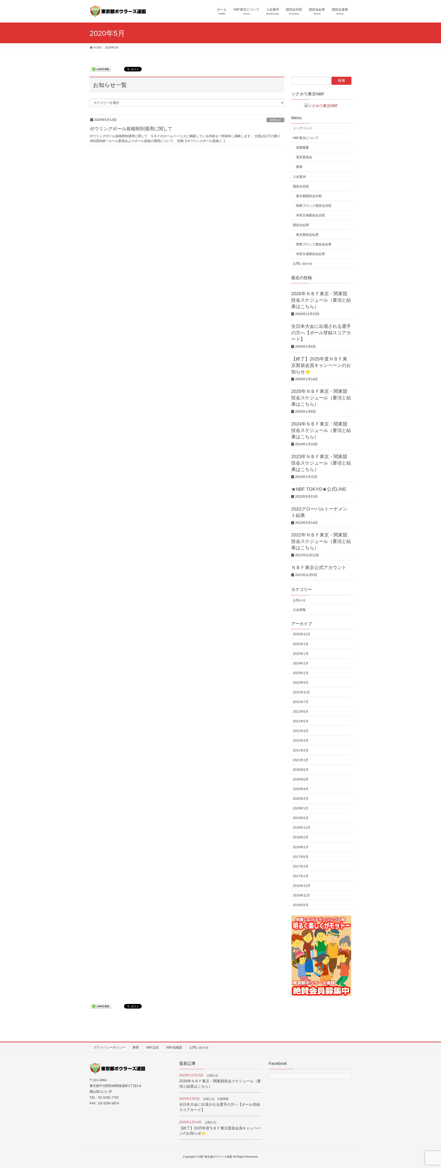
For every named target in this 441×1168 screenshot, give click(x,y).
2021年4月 (300, 731)
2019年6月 (300, 818)
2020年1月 (300, 808)
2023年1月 (300, 673)
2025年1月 (300, 653)
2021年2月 (300, 750)
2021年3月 (300, 740)
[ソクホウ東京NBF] (321, 106)
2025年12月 (301, 634)
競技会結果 (301, 225)
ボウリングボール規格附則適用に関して (131, 128)
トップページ (302, 128)
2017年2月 (300, 866)
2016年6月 (300, 905)
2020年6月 (300, 769)
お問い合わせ (302, 263)
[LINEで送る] (101, 69)
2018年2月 (300, 837)
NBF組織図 (174, 1047)
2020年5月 (300, 779)
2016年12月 (301, 885)
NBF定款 (152, 1047)
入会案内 (299, 177)
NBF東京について (306, 138)
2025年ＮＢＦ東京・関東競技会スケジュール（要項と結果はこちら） (321, 398)
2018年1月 (300, 847)
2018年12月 (301, 827)
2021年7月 (300, 702)
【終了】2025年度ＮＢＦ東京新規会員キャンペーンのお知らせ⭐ (321, 365)
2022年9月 (300, 682)
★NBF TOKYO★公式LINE (318, 489)
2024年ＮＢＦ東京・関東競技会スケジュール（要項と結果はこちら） (321, 430)
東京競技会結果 (307, 234)
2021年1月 (300, 760)
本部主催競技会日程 (310, 215)
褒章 (299, 167)
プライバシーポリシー (109, 1047)
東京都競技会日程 (309, 196)
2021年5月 (300, 721)
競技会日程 (301, 186)
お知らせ (275, 120)
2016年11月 (301, 895)
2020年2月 (300, 798)
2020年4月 (300, 789)
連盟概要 (302, 147)
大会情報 (299, 610)
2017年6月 (300, 857)
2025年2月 (300, 644)
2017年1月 (300, 876)
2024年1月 (300, 663)
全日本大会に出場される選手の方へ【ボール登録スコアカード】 (321, 333)
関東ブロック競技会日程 (313, 205)
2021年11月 (301, 692)
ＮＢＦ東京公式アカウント (318, 567)
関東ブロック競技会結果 (313, 244)
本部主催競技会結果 (310, 254)
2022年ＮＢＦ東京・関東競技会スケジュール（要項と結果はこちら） (321, 541)
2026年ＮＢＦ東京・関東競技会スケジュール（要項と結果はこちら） (321, 300)
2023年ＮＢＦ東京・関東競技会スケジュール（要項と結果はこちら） (321, 463)
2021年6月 (300, 711)
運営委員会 (304, 157)
